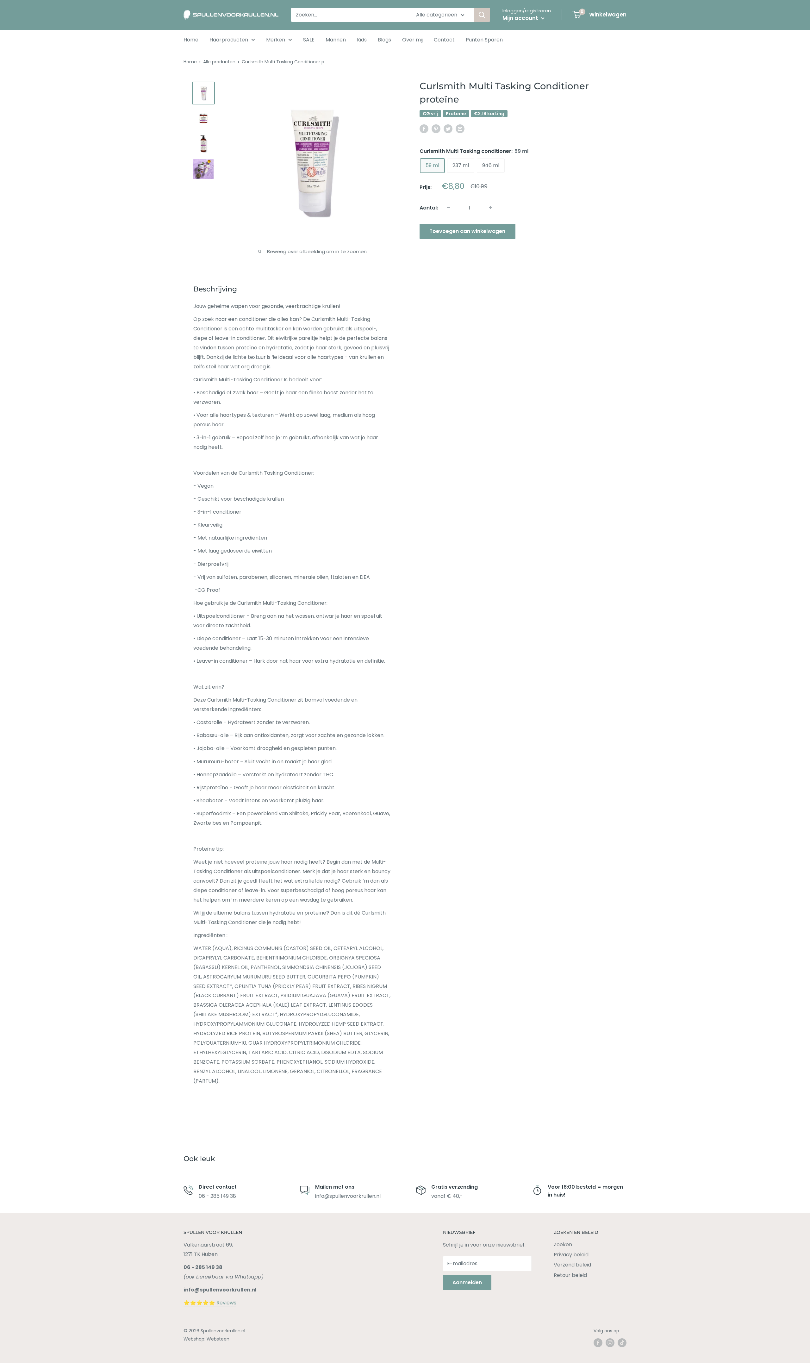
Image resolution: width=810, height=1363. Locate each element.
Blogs (384, 39)
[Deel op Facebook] (424, 129)
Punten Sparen (484, 39)
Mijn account (520, 18)
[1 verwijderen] (490, 207)
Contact (444, 39)
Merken (275, 39)
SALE (309, 39)
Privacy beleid (571, 1254)
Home (191, 39)
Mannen (336, 39)
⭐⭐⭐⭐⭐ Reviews (210, 1302)
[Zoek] (482, 15)
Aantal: (429, 207)
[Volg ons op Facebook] (598, 1342)
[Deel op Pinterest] (436, 129)
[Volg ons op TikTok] (622, 1342)
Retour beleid (570, 1275)
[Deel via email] (460, 129)
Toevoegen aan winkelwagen (467, 230)
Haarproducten (228, 39)
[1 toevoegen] (448, 207)
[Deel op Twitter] (448, 129)
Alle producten (219, 62)
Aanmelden (467, 1282)
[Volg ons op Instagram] (610, 1342)
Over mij (412, 39)
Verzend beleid (572, 1264)
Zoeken (563, 1244)
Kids (362, 39)
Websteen (218, 1339)
